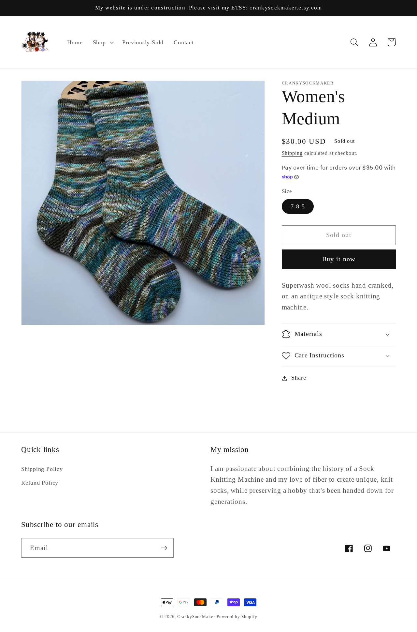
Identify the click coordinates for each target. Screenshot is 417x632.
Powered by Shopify (237, 616)
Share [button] (298, 378)
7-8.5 (298, 206)
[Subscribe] (164, 548)
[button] (102, 42)
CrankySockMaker (196, 616)
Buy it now (338, 259)
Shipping (292, 153)
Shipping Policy (42, 469)
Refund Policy (39, 482)
